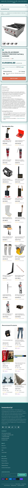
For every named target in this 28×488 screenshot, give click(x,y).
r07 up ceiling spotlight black (8, 340)
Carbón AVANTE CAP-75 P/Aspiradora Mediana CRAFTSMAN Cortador (19, 199)
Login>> (6, 348)
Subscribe (22, 474)
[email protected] (6, 116)
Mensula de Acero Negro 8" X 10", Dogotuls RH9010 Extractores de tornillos (8, 276)
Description (4, 87)
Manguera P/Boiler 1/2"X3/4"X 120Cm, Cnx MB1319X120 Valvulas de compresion (8, 257)
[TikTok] (12, 427)
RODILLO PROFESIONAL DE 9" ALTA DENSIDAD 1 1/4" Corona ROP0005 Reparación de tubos (8, 237)
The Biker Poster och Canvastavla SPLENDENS (19, 386)
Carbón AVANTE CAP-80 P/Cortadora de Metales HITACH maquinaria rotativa (7, 199)
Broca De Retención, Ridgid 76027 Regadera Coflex (19, 276)
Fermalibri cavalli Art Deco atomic (7, 386)
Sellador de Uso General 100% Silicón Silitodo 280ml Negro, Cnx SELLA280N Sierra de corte (20, 160)
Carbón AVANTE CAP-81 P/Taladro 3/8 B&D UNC (7, 141)
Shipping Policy (5, 465)
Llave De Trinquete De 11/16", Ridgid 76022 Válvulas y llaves (20, 237)
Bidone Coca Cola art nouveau (6, 364)
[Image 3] (12, 44)
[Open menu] (2, 5)
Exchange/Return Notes (7, 111)
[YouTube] (9, 427)
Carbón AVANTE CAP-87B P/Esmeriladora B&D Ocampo (20, 218)
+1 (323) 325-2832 (5, 436)
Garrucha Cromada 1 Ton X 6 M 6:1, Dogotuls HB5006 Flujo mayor (20, 295)
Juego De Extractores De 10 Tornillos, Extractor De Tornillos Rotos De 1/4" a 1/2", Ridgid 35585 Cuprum (20, 141)
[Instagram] (6, 427)
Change (23, 71)
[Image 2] (8, 44)
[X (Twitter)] (15, 427)
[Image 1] (4, 44)
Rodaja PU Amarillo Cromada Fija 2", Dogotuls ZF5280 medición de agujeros (20, 257)
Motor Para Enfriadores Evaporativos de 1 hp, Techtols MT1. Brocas (8, 180)
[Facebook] (3, 427)
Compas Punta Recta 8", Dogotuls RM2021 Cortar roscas (7, 295)
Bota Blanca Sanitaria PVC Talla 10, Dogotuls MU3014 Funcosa (7, 218)
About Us (3, 445)
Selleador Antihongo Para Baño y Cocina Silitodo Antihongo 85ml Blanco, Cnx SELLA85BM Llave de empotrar (8, 160)
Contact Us (4, 447)
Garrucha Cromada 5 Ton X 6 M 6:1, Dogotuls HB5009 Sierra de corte (8, 314)
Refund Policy (4, 458)
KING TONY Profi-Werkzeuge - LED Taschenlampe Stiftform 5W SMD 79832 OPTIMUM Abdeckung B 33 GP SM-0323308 (20, 364)
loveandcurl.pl (5, 9)
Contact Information (6, 467)
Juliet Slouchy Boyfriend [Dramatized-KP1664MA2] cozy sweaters (19, 341)
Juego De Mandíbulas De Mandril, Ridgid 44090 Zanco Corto (20, 314)
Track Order (4, 452)
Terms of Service (5, 463)
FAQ (2, 450)
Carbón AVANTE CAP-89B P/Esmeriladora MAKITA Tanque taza (19, 180)
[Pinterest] (18, 427)
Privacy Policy (4, 460)
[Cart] (25, 5)
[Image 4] (16, 44)
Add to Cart (14, 78)
